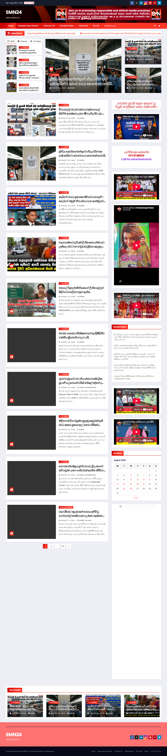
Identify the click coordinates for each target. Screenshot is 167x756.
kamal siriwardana (87, 387)
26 (131, 488)
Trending (36, 41)
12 (131, 480)
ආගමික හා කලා (110, 26)
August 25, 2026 (58, 88)
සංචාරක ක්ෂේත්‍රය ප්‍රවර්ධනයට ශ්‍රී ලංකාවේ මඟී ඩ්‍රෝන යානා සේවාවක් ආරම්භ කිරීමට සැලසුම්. (81, 470)
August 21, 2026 (68, 251)
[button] (155, 26)
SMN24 (14, 12)
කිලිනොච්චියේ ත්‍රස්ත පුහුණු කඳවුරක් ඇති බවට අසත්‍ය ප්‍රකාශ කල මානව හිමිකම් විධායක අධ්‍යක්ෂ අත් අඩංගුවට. (81, 425)
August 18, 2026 (68, 475)
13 (138, 480)
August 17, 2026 (68, 520)
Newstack (38, 751)
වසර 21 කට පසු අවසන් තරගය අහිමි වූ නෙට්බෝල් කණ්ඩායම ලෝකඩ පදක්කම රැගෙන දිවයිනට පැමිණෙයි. (80, 516)
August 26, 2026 (136, 59)
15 (150, 480)
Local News (24, 47)
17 (117, 484)
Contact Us (49, 26)
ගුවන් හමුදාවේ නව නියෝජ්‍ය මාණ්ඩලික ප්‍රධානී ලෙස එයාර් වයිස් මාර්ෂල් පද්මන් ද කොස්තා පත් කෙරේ (80, 383)
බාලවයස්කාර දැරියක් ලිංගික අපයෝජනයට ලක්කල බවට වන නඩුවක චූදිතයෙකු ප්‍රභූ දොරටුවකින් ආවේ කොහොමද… (82, 246)
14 (144, 480)
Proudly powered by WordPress (17, 751)
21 (144, 484)
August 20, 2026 (68, 296)
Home (10, 26)
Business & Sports (66, 507)
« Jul (135, 498)
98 (63, 546)
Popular (23, 41)
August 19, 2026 (68, 429)
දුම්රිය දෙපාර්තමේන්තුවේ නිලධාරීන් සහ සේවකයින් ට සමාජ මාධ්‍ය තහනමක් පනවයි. (29, 66)
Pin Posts (83, 26)
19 (131, 484)
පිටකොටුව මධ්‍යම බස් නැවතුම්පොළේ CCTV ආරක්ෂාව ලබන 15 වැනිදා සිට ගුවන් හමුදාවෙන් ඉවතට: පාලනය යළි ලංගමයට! (82, 114)
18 (124, 484)
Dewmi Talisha (85, 520)
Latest (12, 41)
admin (72, 88)
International (67, 26)
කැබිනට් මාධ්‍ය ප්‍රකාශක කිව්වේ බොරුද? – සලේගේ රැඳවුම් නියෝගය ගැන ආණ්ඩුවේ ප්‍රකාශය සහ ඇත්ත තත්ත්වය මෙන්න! (79, 83)
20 (138, 484)
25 (124, 488)
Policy (96, 26)
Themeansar (49, 751)
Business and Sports (28, 26)
